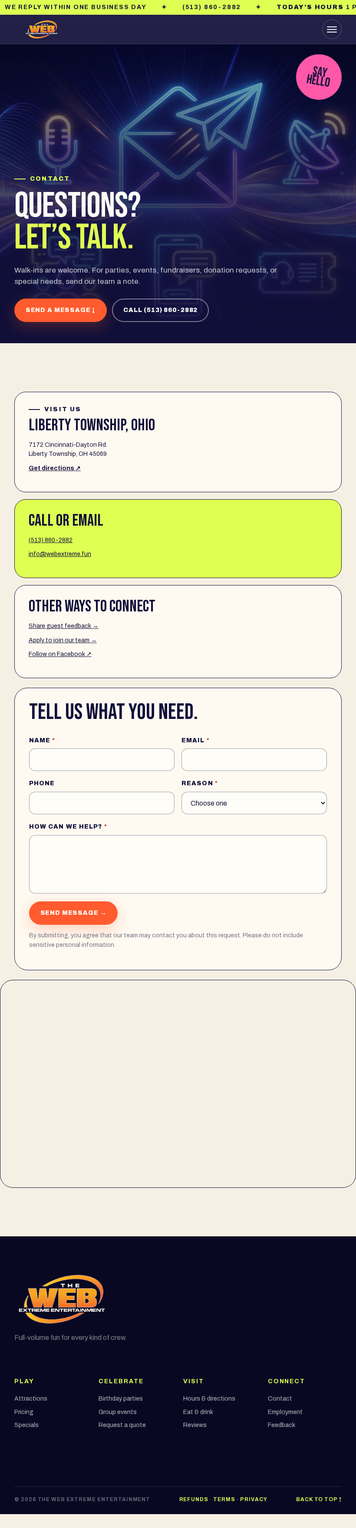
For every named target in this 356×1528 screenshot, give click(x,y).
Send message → (73, 913)
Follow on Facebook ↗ (60, 654)
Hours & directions (209, 1398)
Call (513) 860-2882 (160, 310)
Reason (199, 783)
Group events (118, 1412)
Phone (42, 783)
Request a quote (122, 1425)
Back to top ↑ (319, 1499)
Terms (224, 1499)
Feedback (281, 1425)
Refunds (194, 1499)
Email (195, 740)
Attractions (30, 1398)
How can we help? (68, 826)
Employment (285, 1412)
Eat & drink (198, 1412)
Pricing (23, 1412)
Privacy (253, 1499)
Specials (26, 1425)
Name (42, 740)
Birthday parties (121, 1398)
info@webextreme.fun (60, 554)
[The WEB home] (41, 29)
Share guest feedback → (64, 626)
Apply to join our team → (63, 640)
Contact (280, 1398)
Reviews (195, 1425)
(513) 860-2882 (51, 540)
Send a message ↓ (61, 310)
